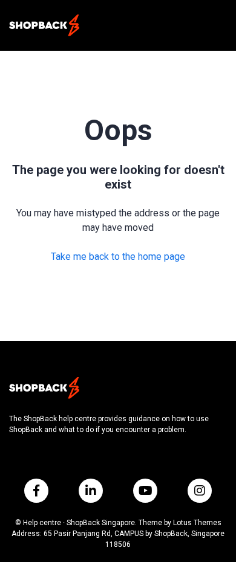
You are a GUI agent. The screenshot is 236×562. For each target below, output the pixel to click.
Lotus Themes (197, 522)
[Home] (44, 25)
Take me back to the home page (118, 256)
